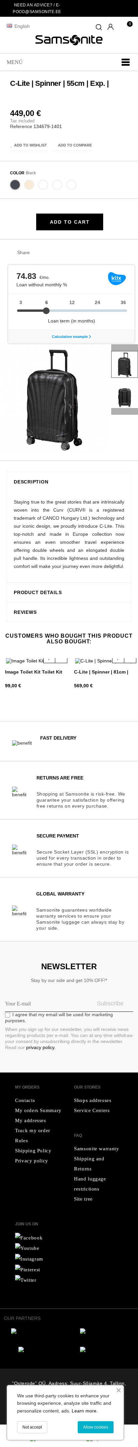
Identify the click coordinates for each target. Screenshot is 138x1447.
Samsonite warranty (96, 1148)
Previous (124, 411)
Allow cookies (95, 1427)
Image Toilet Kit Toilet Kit (33, 672)
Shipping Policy (33, 1150)
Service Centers (92, 1110)
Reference (21, 126)
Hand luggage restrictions (90, 1184)
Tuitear (49, 252)
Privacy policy (31, 1160)
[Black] (15, 186)
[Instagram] (26, 1280)
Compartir (38, 252)
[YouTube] (29, 1258)
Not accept (32, 1427)
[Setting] (110, 27)
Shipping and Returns (89, 1163)
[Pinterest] (27, 1269)
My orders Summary (38, 1110)
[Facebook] (29, 1237)
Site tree (83, 1199)
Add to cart (70, 222)
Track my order (32, 1130)
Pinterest (59, 252)
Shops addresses (93, 1100)
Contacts (25, 1100)
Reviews (25, 612)
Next (124, 347)
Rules (21, 1140)
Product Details (38, 592)
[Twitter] (27, 1248)
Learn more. (85, 1410)
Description (31, 481)
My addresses (30, 1120)
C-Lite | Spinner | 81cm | (101, 672)
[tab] (69, 481)
